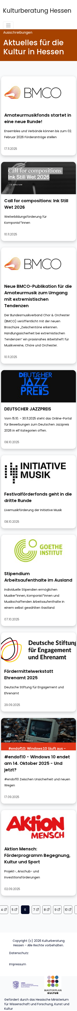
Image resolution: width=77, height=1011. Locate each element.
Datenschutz (18, 953)
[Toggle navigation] (8, 25)
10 (66, 910)
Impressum (17, 964)
